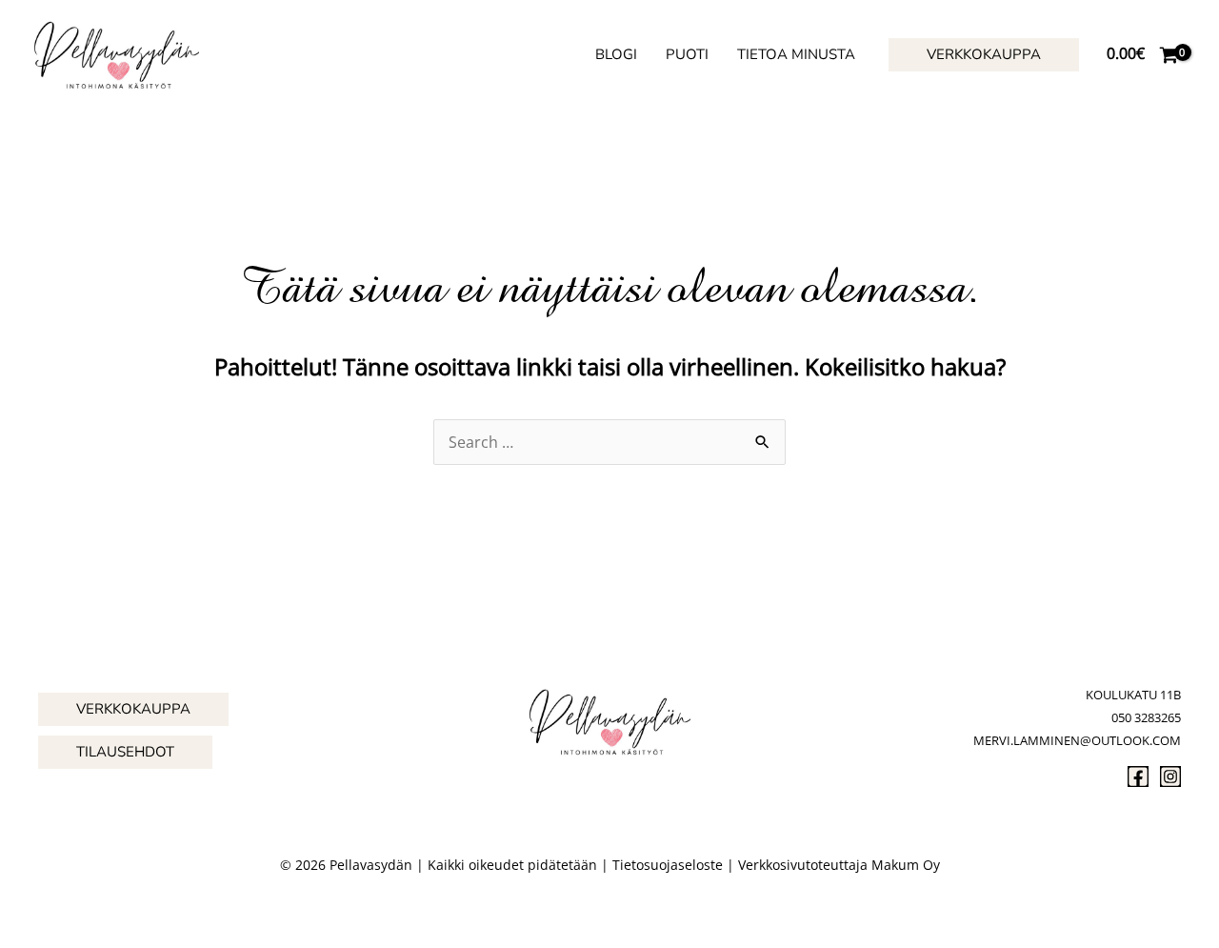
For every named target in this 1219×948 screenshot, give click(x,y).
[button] (984, 54)
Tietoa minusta (796, 54)
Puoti (687, 54)
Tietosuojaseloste (667, 865)
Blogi (616, 54)
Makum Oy (905, 865)
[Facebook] (1138, 776)
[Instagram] (1170, 776)
